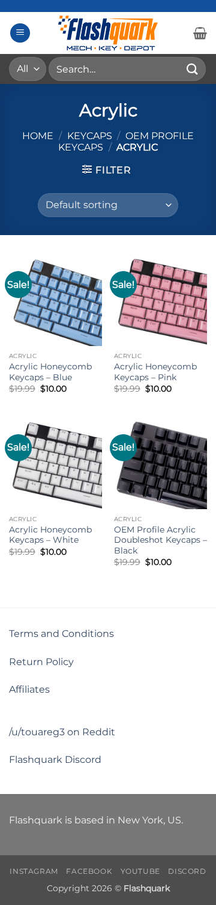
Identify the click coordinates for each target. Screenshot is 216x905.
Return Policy (41, 662)
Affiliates (29, 689)
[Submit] (193, 68)
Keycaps (89, 136)
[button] (20, 33)
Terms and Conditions (61, 633)
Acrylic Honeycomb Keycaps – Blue (50, 372)
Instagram (34, 871)
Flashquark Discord (55, 759)
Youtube (140, 871)
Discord (187, 871)
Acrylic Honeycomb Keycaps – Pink (155, 372)
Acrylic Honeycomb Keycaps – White (50, 535)
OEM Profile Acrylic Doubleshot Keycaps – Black (160, 540)
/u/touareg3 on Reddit (62, 732)
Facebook (89, 871)
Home (37, 136)
